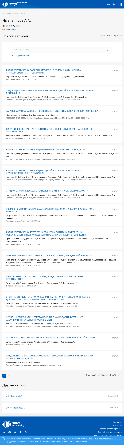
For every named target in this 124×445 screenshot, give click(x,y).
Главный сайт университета (110, 432)
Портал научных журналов (110, 429)
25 (117, 35)
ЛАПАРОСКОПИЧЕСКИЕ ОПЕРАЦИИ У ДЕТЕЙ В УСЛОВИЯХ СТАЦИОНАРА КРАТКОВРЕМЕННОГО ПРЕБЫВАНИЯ (43, 71)
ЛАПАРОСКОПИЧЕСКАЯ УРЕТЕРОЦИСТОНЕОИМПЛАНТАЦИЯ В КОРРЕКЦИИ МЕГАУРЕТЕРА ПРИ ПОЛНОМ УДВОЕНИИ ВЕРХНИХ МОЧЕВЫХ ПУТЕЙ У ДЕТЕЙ (46, 233)
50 (120, 35)
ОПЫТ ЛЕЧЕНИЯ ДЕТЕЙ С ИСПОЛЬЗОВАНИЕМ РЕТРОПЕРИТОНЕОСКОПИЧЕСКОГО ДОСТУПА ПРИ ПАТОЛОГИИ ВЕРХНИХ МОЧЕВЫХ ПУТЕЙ (48, 298)
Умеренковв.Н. (17, 408)
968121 (14, 29)
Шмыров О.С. (16, 396)
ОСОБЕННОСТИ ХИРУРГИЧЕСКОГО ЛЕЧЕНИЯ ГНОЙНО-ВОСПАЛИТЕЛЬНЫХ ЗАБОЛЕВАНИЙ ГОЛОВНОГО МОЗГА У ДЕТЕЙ (44, 318)
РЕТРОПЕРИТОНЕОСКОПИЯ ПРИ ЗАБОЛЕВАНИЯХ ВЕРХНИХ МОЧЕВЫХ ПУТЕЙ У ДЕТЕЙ (50, 337)
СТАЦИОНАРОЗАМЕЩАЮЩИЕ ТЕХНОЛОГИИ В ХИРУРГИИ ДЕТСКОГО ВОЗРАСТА (47, 191)
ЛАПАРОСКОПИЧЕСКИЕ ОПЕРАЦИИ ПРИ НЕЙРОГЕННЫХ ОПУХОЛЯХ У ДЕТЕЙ (45, 149)
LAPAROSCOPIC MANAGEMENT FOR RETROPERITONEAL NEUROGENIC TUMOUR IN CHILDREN (52, 111)
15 (114, 35)
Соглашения (116, 425)
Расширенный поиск (21, 55)
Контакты (117, 422)
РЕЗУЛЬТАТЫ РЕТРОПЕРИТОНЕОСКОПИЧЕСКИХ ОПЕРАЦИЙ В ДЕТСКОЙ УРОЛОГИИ (49, 255)
